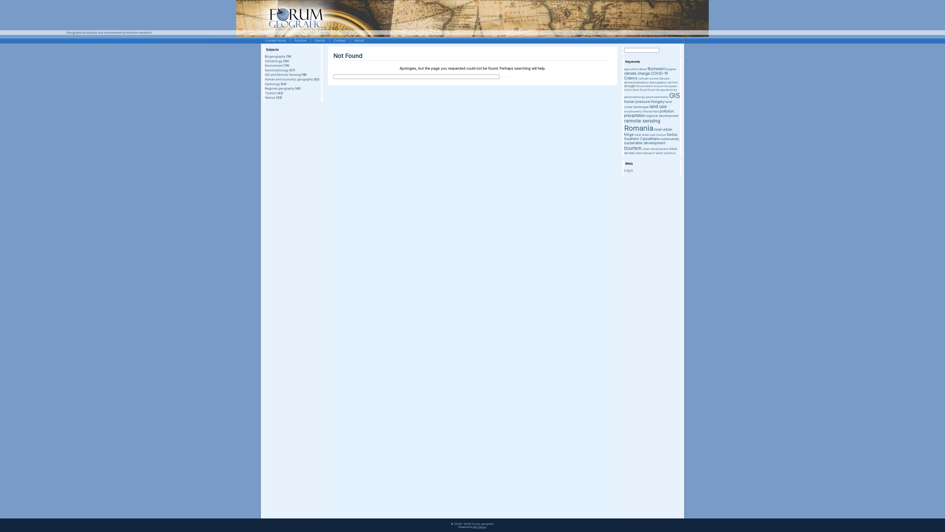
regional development (662, 116)
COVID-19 (659, 73)
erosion (659, 86)
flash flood (640, 90)
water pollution (666, 153)
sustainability (669, 139)
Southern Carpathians (642, 139)
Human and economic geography (289, 79)
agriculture (631, 69)
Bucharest (656, 68)
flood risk (653, 90)
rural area (641, 135)
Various (270, 97)
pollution (667, 111)
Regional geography (279, 88)
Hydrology (272, 84)
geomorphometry (657, 97)
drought (630, 86)
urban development (655, 149)
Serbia (672, 134)
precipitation (634, 115)
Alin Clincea (479, 527)
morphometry (633, 111)
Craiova (630, 78)
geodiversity (669, 90)
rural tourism (657, 135)
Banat (643, 69)
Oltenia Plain (650, 111)
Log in (628, 170)
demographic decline (663, 82)
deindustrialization (636, 82)
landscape (641, 107)
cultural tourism (648, 78)
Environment (274, 65)
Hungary (658, 101)
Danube (664, 78)
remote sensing (642, 121)
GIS (674, 95)
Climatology (273, 61)
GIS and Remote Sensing (283, 75)
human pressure (637, 101)
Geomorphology (277, 70)
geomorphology (634, 97)
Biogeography (275, 56)
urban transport (645, 153)
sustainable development (644, 143)
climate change (637, 73)
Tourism (271, 93)
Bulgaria (670, 69)
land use (658, 106)
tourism (633, 148)
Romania (638, 128)
